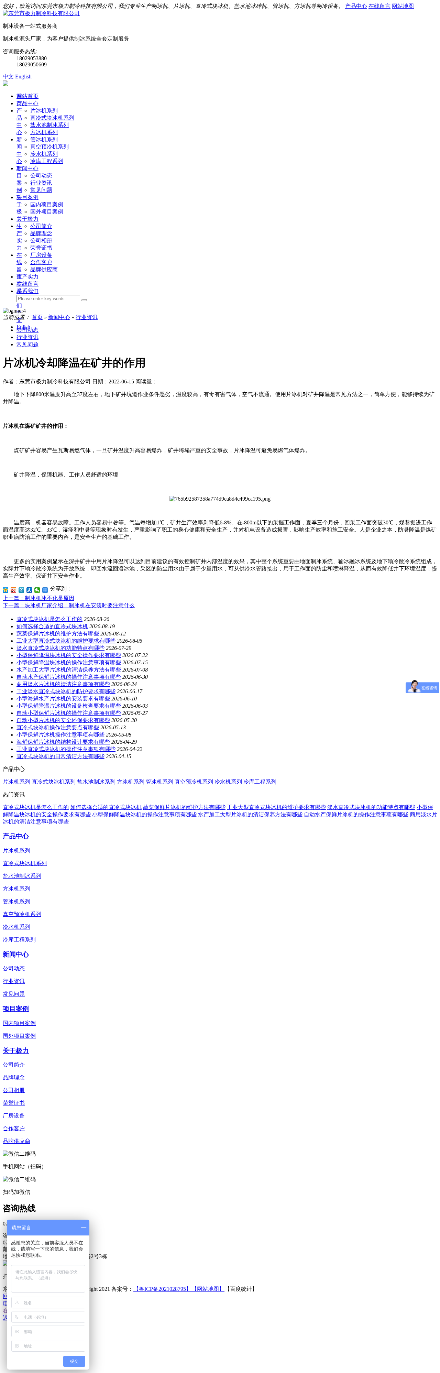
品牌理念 (41, 233)
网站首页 (27, 96)
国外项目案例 (46, 212)
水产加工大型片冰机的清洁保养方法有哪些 (68, 670)
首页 (37, 317)
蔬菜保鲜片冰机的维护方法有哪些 (57, 633)
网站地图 (403, 6)
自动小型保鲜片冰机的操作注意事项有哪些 (68, 713)
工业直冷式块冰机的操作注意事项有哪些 (66, 749)
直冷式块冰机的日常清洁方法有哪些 (60, 756)
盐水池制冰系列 (49, 125)
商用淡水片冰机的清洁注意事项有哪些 (63, 684)
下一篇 (69, 605)
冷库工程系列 (46, 161)
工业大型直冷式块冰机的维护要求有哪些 (66, 641)
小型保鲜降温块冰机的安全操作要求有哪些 (68, 655)
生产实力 (27, 277)
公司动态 (41, 175)
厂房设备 (41, 255)
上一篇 (38, 598)
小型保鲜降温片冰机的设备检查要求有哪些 (68, 706)
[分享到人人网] (29, 590)
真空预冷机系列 (49, 147)
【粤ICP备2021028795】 (162, 1289)
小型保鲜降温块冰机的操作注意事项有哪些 (68, 662)
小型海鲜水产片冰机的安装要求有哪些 (63, 698)
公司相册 (41, 240)
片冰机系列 (44, 110)
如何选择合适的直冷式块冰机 (52, 626)
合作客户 (41, 262)
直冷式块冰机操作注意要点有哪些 (57, 727)
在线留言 (379, 6)
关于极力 (27, 219)
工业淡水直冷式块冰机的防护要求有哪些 (66, 691)
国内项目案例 (46, 204)
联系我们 (27, 291)
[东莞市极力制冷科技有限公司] (41, 13)
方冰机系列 (44, 132)
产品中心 (356, 6)
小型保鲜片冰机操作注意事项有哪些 (60, 735)
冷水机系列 (44, 154)
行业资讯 (41, 183)
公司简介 (41, 226)
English (23, 76)
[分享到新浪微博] (13, 590)
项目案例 (27, 197)
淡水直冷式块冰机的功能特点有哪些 (60, 648)
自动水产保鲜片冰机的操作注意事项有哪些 (68, 677)
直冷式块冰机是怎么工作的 (49, 619)
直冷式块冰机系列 (52, 118)
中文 (8, 76)
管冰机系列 (44, 139)
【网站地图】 (207, 1289)
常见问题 (41, 190)
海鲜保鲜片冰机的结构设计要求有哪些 (63, 742)
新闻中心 (27, 168)
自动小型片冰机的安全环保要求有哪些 (63, 720)
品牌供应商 (44, 269)
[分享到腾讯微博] (21, 590)
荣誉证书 (41, 248)
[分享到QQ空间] (6, 590)
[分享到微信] (37, 590)
